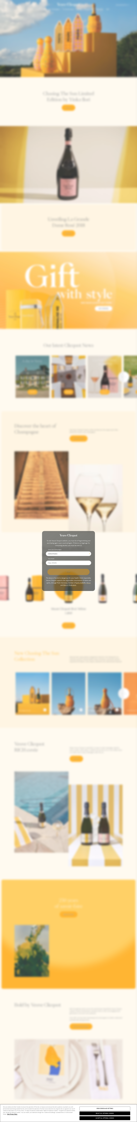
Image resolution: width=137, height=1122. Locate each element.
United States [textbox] (52, 554)
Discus (88, 583)
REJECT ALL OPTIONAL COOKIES (105, 1113)
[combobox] (68, 553)
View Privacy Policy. (12, 1114)
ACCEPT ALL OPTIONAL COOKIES (105, 1118)
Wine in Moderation (69, 585)
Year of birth (51, 558)
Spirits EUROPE (81, 583)
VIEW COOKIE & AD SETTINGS (104, 1108)
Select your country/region (55, 549)
